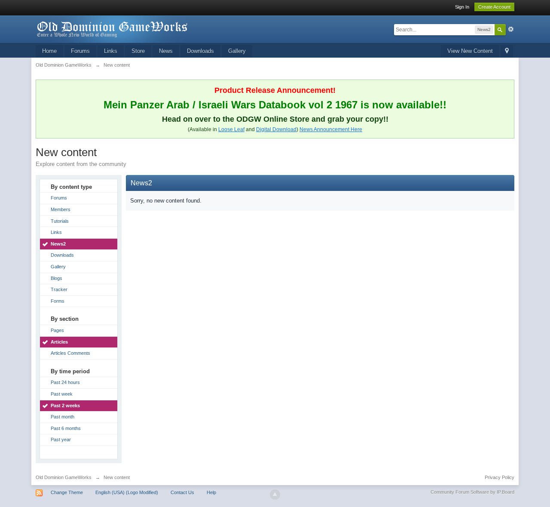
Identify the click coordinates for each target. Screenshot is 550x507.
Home (49, 51)
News (166, 51)
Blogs (56, 278)
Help (211, 492)
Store (138, 51)
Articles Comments (70, 353)
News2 (58, 243)
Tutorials (60, 221)
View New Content (470, 51)
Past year (61, 439)
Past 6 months (66, 428)
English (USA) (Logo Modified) (126, 492)
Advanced (510, 29)
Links (110, 51)
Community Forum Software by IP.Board (472, 492)
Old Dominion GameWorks (64, 477)
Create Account (494, 6)
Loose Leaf (231, 129)
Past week (62, 393)
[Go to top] (275, 494)
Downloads (200, 51)
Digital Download (276, 129)
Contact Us (182, 492)
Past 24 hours (65, 382)
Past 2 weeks (65, 405)
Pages (57, 330)
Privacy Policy (499, 477)
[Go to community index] (112, 28)
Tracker (59, 289)
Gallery (237, 51)
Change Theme (67, 492)
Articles (59, 341)
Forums (80, 51)
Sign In (462, 6)
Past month (62, 416)
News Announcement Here (330, 129)
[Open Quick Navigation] (507, 51)
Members (60, 209)
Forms (57, 301)
